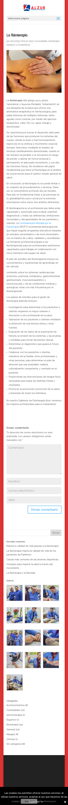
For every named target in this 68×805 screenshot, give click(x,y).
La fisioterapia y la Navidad (20, 573)
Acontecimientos (15, 705)
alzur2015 (15, 41)
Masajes (10, 734)
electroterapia (14, 715)
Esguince (11, 719)
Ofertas (10, 739)
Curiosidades (41, 41)
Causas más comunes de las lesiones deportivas (32, 559)
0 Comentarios (23, 45)
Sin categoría (13, 744)
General (10, 45)
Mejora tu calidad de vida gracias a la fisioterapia (32, 546)
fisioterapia (53, 41)
